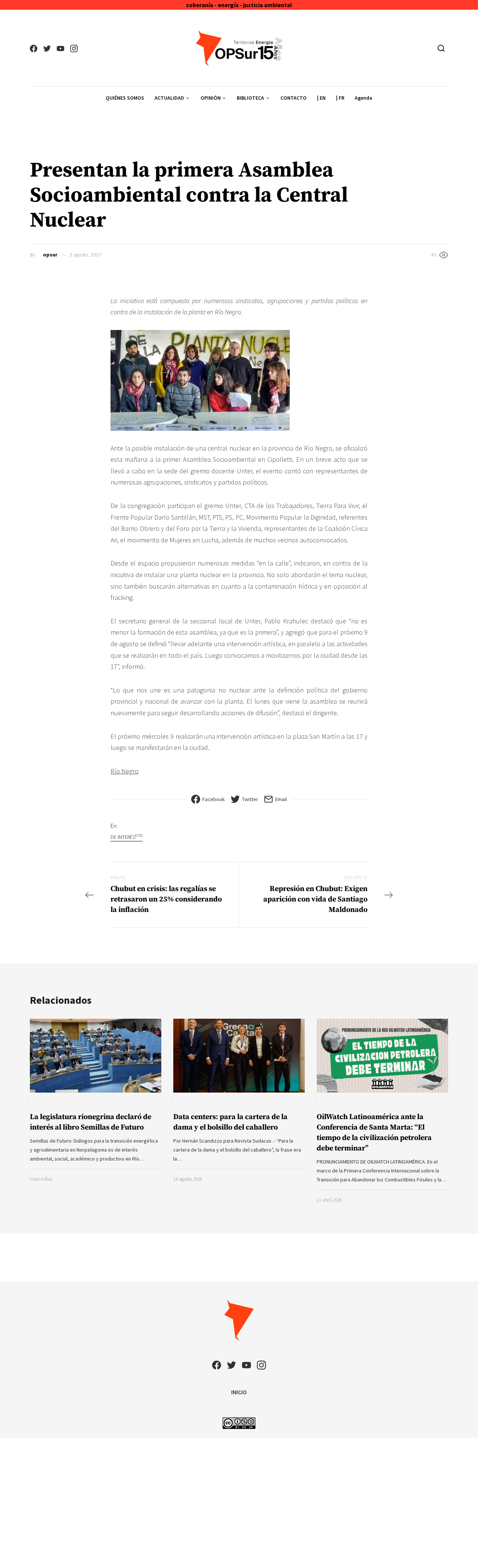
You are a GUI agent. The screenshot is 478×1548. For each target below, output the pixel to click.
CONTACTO (293, 97)
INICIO (239, 1392)
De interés (127, 836)
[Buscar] (441, 48)
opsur (50, 254)
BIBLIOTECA (250, 97)
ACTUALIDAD (169, 97)
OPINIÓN (211, 97)
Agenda (363, 97)
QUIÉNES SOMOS (125, 97)
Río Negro (125, 771)
